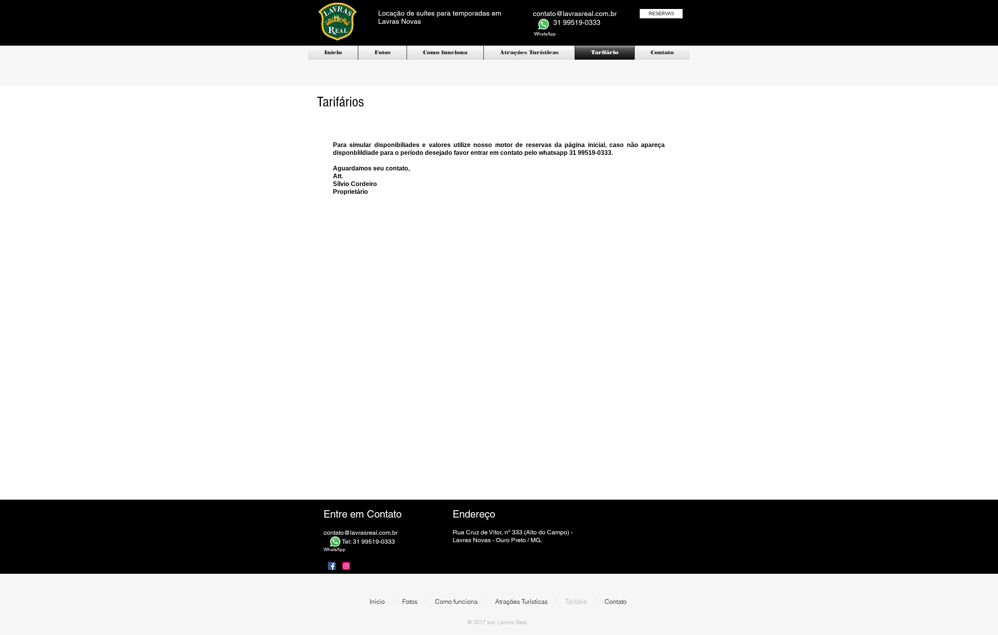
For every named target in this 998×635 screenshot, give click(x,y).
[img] (617, 520)
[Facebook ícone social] (332, 566)
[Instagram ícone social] (346, 566)
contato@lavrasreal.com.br (575, 13)
